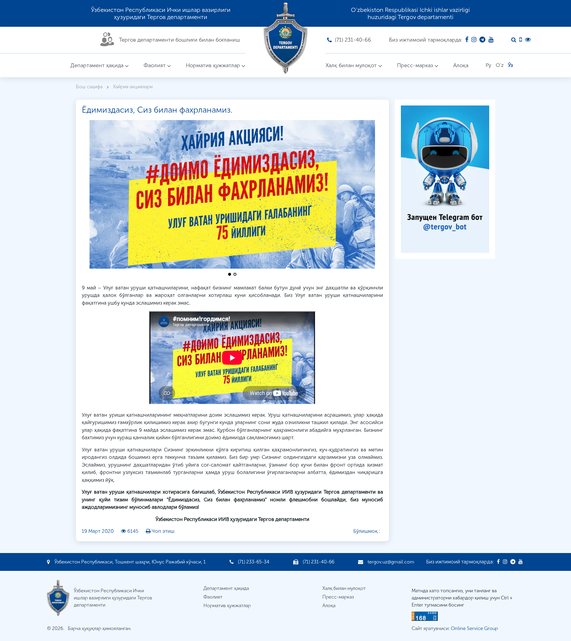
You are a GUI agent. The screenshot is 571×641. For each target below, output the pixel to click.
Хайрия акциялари (133, 86)
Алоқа (460, 65)
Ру (488, 65)
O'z (499, 65)
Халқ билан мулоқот (351, 65)
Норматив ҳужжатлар (213, 65)
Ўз (510, 65)
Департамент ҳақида (96, 65)
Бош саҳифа (90, 86)
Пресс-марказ (415, 65)
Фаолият (155, 65)
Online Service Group (474, 628)
